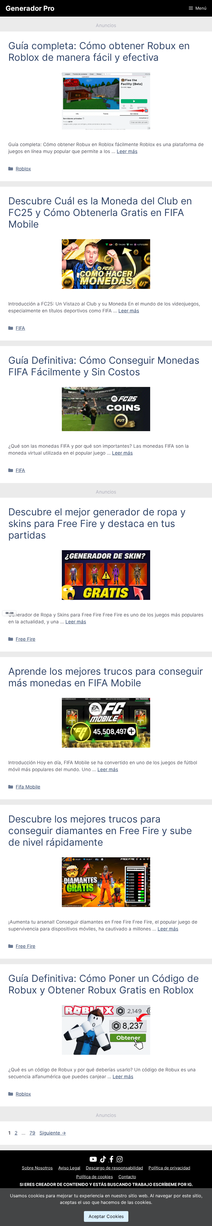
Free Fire (25, 639)
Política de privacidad (169, 1167)
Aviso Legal (69, 1167)
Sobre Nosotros (37, 1167)
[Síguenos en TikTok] (104, 1160)
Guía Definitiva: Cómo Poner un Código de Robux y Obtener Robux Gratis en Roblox (103, 984)
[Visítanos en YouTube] (94, 1160)
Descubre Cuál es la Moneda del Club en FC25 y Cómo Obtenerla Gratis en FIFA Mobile (100, 212)
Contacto (127, 1176)
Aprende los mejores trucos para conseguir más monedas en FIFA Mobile (105, 677)
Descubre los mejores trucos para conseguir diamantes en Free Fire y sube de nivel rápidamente (100, 830)
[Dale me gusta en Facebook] (113, 1160)
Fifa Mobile (28, 787)
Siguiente (52, 1133)
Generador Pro (30, 8)
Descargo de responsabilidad (114, 1167)
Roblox (23, 169)
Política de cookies (94, 1176)
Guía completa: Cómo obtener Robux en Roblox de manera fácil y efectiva (99, 51)
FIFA (20, 328)
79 (33, 1133)
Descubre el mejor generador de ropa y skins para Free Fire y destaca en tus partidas (97, 523)
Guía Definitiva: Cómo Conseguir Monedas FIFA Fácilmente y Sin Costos (103, 366)
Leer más (127, 151)
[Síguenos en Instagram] (120, 1160)
